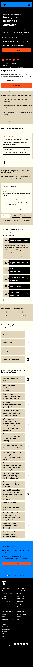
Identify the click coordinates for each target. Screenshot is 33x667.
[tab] (6, 216)
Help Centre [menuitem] (19, 601)
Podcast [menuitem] (18, 616)
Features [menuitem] (4, 614)
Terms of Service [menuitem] (6, 601)
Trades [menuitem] (3, 616)
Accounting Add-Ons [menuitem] (7, 619)
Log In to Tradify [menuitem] (20, 591)
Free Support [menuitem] (20, 598)
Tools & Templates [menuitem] (21, 614)
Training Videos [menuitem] (20, 604)
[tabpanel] (16, 198)
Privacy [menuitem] (4, 598)
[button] (2, 162)
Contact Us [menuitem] (19, 593)
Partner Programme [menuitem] (7, 593)
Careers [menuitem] (4, 596)
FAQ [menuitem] (17, 606)
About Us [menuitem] (4, 591)
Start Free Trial (16, 50)
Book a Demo (16, 85)
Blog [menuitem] (17, 619)
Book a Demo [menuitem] (20, 596)
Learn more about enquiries (16, 209)
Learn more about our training (13, 256)
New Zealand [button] (5, 636)
